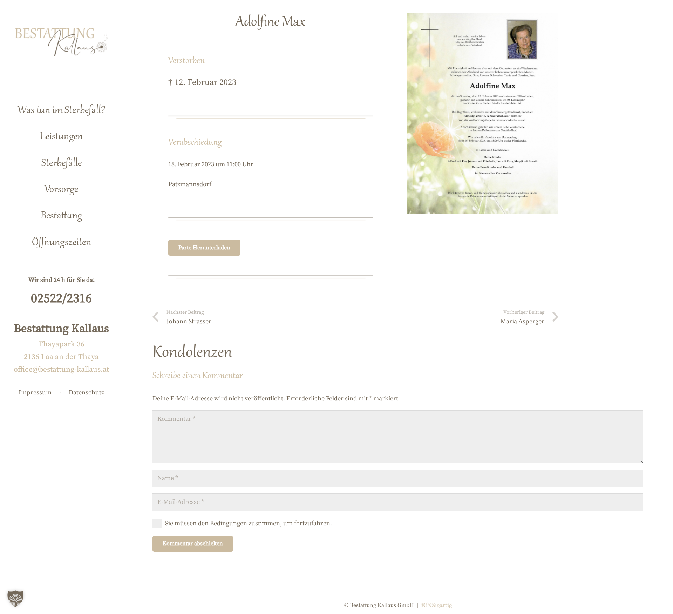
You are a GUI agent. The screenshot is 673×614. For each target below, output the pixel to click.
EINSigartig (436, 604)
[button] (94, 133)
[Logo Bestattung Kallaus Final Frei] (61, 42)
